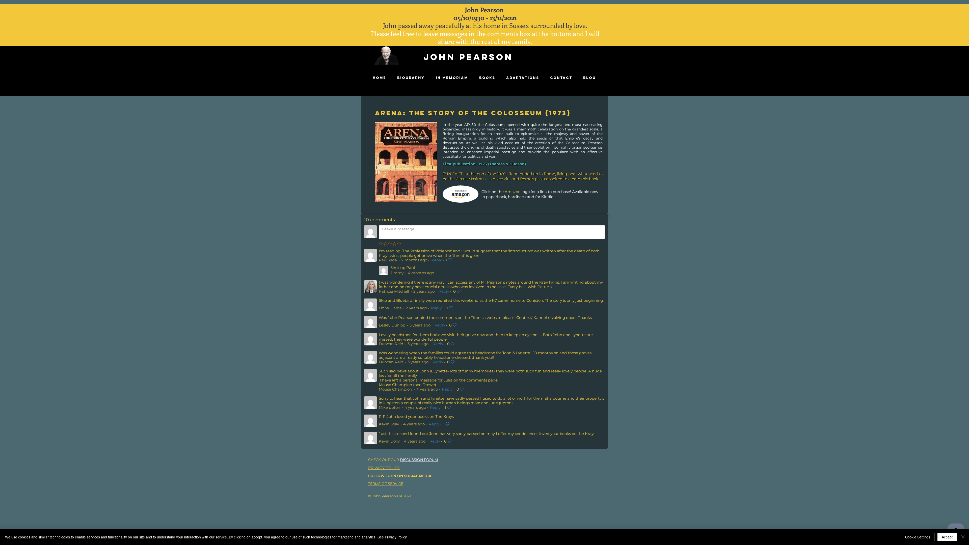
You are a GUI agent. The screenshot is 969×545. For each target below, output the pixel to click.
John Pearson (468, 56)
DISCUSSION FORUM (419, 459)
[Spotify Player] (566, 61)
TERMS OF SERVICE (385, 483)
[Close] (963, 537)
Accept (947, 536)
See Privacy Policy (392, 536)
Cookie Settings (917, 536)
